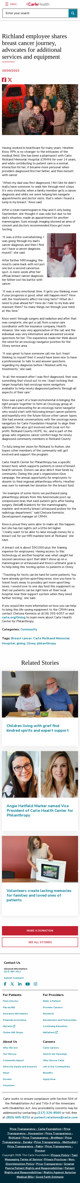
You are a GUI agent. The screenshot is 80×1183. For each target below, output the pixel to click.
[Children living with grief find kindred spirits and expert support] (40, 694)
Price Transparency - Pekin (25, 1146)
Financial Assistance (14, 1020)
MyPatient (49, 1032)
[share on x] (9, 80)
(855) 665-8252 (18, 1117)
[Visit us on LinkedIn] (20, 984)
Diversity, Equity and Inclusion (20, 1066)
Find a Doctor (10, 1001)
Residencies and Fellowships (60, 1020)
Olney (31, 643)
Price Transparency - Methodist (55, 1142)
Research (48, 1013)
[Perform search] (73, 13)
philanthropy (46, 643)
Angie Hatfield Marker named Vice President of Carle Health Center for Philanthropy (40, 810)
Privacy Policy (60, 1155)
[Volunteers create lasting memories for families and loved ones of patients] (40, 859)
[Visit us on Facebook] (5, 984)
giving (21, 643)
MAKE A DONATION (40, 931)
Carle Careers (51, 1047)
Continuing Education (55, 1026)
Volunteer (9, 1085)
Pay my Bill (9, 1007)
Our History (9, 1054)
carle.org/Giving (13, 617)
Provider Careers (53, 1007)
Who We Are (10, 1047)
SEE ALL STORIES (40, 942)
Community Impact (13, 1060)
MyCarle (8, 1026)
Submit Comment (14, 977)
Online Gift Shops (13, 1032)
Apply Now (49, 1079)
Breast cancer (21, 638)
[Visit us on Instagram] (35, 984)
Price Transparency (49, 1164)
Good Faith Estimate (49, 1177)
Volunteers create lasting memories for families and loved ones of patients (39, 895)
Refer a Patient (52, 1001)
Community (28, 629)
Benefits (48, 1072)
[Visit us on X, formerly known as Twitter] (12, 984)
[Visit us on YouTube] (27, 984)
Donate (7, 1079)
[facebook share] (4, 80)
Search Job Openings (55, 1054)
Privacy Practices (55, 1159)
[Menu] (6, 4)
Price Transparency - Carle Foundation (36, 1129)
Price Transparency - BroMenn (43, 1138)
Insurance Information (15, 1013)
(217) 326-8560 (49, 1113)
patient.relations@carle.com (56, 1117)
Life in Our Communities (56, 1066)
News (6, 1072)
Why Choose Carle (53, 1060)
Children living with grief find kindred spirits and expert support (38, 728)
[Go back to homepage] (37, 4)
